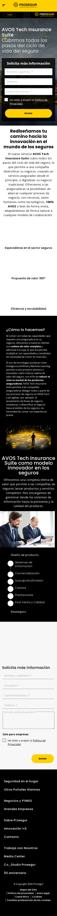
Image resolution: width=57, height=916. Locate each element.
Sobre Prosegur (15, 820)
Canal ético (22, 896)
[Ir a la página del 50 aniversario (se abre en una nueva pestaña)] (28, 15)
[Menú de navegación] (4, 5)
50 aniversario (15, 873)
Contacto (11, 837)
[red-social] (20, 907)
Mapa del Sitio (28, 889)
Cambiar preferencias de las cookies (29, 900)
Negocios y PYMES (18, 801)
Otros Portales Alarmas (22, 789)
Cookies (37, 896)
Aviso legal (43, 893)
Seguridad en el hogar (21, 781)
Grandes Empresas (18, 809)
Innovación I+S (15, 828)
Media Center (14, 856)
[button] (52, 5)
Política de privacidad (21, 893)
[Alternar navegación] (46, 5)
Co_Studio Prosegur (20, 865)
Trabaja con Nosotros (21, 848)
